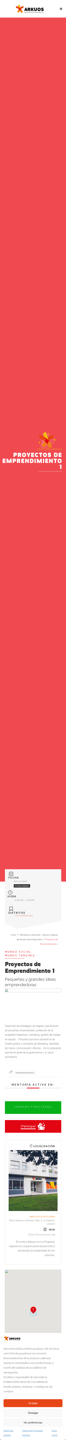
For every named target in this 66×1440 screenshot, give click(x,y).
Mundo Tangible (20, 955)
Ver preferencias (33, 1422)
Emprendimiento (25, 1073)
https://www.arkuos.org (41, 1234)
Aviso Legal (54, 1432)
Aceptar (33, 1403)
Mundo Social (18, 951)
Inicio (13, 935)
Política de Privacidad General (32, 1432)
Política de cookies (8, 1432)
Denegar (33, 1412)
